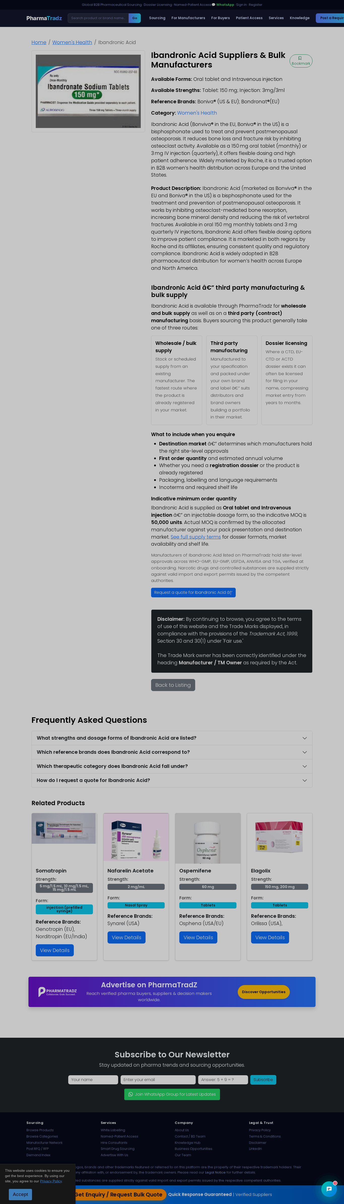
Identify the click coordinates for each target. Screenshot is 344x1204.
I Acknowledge (213, 640)
